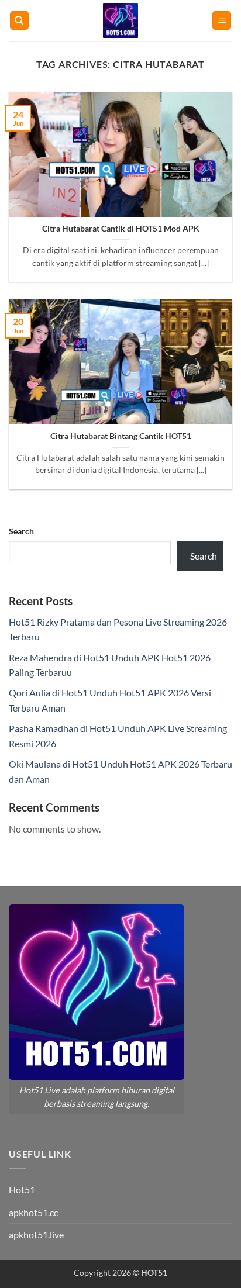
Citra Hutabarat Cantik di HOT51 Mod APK (120, 228)
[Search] (19, 20)
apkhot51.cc (33, 1212)
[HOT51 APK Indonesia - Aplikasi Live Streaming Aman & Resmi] (120, 20)
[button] (221, 20)
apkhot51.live (36, 1234)
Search (21, 531)
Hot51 (22, 1189)
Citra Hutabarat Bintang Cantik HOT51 (120, 436)
